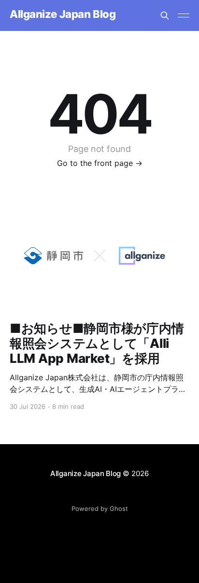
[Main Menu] (183, 15)
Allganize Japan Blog (62, 14)
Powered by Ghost (99, 508)
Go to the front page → (99, 163)
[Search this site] (164, 15)
